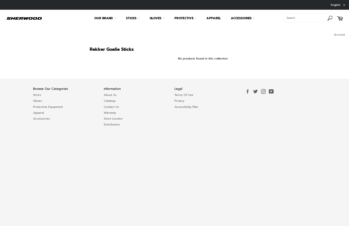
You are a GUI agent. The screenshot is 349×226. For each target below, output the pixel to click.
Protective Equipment (48, 107)
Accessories (242, 18)
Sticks (132, 18)
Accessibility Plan (186, 107)
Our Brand (104, 18)
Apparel (213, 18)
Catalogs (110, 101)
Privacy (179, 101)
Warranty (110, 113)
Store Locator (113, 119)
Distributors (112, 124)
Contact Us (111, 107)
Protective (184, 18)
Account (339, 35)
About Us (110, 95)
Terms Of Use (183, 95)
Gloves (156, 18)
